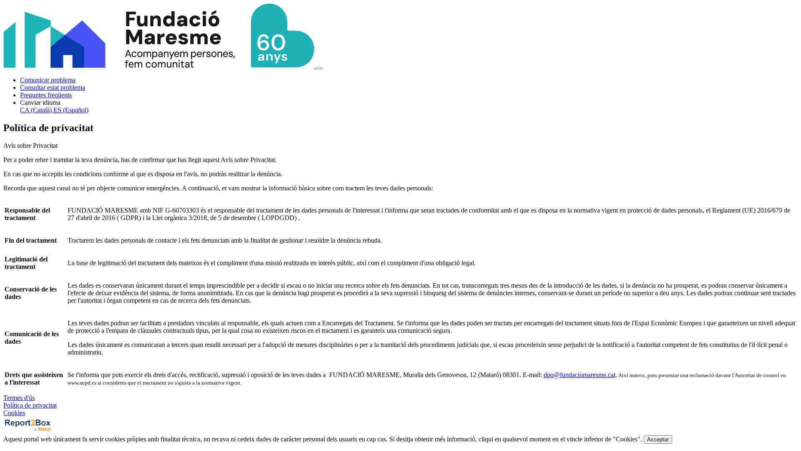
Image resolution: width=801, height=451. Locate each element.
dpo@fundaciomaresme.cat (579, 374)
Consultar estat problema (52, 87)
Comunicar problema (48, 80)
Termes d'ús (19, 397)
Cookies (14, 412)
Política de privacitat (30, 405)
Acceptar (658, 439)
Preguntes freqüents (46, 95)
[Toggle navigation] (319, 68)
